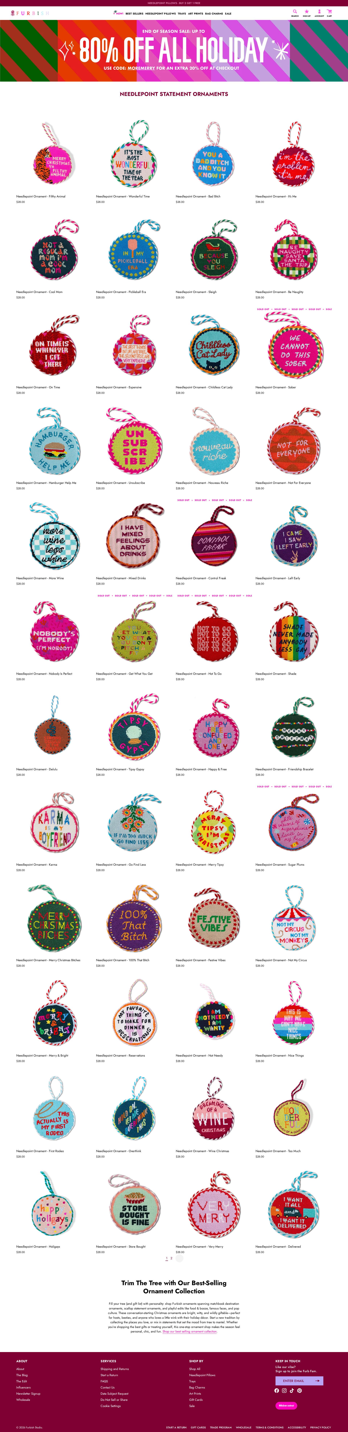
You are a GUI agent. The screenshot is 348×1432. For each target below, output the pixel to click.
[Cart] (329, 11)
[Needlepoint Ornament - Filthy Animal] (54, 154)
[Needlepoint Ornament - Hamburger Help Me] (54, 440)
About (20, 1369)
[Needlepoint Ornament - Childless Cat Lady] (214, 345)
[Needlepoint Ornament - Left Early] (294, 536)
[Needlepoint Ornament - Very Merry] (214, 1204)
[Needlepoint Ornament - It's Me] (294, 154)
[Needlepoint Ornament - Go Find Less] (134, 822)
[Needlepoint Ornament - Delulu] (54, 727)
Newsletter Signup (28, 1393)
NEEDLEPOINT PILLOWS (160, 13)
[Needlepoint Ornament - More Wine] (54, 536)
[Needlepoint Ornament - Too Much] (294, 1109)
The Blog (22, 1375)
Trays (192, 1381)
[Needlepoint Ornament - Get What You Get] (134, 631)
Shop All (194, 1369)
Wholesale (23, 1400)
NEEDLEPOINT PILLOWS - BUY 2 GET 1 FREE (174, 3)
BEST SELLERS (134, 13)
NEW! (119, 13)
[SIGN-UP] (306, 11)
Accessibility (297, 1427)
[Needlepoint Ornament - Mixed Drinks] (134, 536)
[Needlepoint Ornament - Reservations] (134, 1013)
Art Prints (195, 1393)
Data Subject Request (114, 1393)
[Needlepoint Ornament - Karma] (54, 822)
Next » (179, 1258)
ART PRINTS (195, 13)
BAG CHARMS (214, 13)
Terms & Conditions (269, 1427)
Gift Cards (196, 1400)
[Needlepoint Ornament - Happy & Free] (214, 727)
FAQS (104, 1381)
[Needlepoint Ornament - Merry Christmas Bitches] (54, 918)
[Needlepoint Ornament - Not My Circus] (294, 918)
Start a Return (109, 1375)
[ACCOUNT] (319, 11)
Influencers (23, 1387)
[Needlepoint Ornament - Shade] (294, 631)
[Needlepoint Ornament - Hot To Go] (214, 631)
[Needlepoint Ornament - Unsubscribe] (134, 440)
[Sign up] (317, 1380)
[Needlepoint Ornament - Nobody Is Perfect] (54, 631)
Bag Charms (197, 1387)
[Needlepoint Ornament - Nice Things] (294, 1013)
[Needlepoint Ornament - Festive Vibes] (214, 918)
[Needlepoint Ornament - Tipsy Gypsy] (134, 727)
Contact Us (108, 1387)
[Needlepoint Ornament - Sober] (294, 345)
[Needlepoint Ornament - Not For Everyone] (294, 440)
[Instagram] (284, 1390)
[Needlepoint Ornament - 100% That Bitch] (134, 918)
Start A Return (176, 1427)
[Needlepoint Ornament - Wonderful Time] (134, 154)
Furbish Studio (34, 1427)
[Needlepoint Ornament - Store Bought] (134, 1204)
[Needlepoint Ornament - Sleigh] (214, 250)
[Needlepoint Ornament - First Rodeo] (54, 1109)
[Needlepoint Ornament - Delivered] (294, 1204)
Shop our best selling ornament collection (190, 1331)
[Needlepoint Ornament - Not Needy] (214, 1013)
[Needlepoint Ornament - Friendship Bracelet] (294, 727)
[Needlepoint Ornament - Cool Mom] (54, 250)
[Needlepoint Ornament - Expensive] (134, 345)
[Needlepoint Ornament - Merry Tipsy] (214, 822)
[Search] (295, 11)
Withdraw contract (286, 1405)
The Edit (21, 1381)
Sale (192, 1406)
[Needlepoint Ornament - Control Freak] (214, 536)
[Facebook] (276, 1390)
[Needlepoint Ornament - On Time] (54, 345)
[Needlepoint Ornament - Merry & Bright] (54, 1013)
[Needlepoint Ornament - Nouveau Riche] (214, 440)
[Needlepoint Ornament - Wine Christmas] (214, 1109)
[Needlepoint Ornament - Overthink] (134, 1109)
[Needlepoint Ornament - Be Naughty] (294, 250)
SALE (228, 13)
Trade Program (221, 1427)
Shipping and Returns (115, 1369)
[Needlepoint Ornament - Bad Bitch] (214, 154)
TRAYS (182, 13)
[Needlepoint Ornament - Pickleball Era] (134, 250)
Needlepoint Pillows (202, 1375)
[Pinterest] (299, 1390)
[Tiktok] (292, 1390)
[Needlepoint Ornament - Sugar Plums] (294, 822)
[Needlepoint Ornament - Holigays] (54, 1204)
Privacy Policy (320, 1427)
